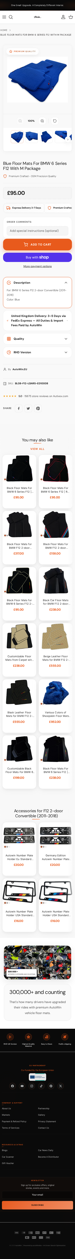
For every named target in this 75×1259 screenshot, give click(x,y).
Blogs (5, 1150)
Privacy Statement (47, 1121)
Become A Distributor (48, 1156)
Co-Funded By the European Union (37, 1070)
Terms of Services (10, 1127)
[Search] (12, 17)
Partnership (43, 1108)
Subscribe (37, 1205)
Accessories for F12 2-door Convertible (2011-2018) (38, 813)
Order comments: (19, 221)
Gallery (41, 1115)
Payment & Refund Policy (14, 1121)
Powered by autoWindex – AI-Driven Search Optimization (44, 1245)
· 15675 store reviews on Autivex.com (43, 396)
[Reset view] (55, 121)
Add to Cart (41, 244)
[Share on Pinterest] (38, 408)
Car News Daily (45, 1150)
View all (37, 448)
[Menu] (4, 17)
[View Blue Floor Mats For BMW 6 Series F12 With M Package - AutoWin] (17, 137)
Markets (6, 1115)
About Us (6, 1108)
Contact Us (43, 1127)
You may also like (37, 440)
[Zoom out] (20, 121)
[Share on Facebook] (18, 408)
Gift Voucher (8, 1163)
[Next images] (68, 139)
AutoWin (18, 1245)
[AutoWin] (37, 17)
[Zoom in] (42, 121)
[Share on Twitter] (28, 408)
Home (4, 30)
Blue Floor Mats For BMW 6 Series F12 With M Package (36, 34)
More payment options (37, 266)
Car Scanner (8, 1156)
